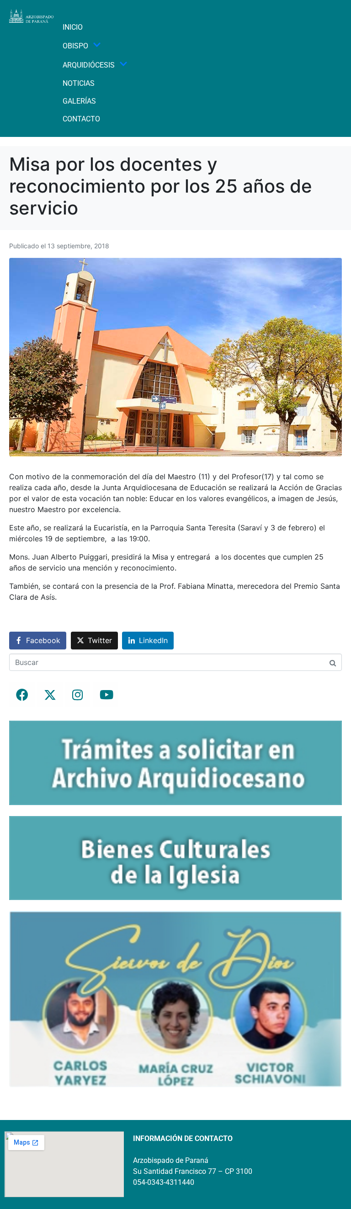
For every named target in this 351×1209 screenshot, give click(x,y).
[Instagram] (77, 694)
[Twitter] (50, 694)
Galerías (79, 101)
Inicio (73, 27)
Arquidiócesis (89, 65)
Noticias (79, 83)
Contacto (81, 119)
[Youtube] (105, 694)
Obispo (75, 46)
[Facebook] (22, 694)
